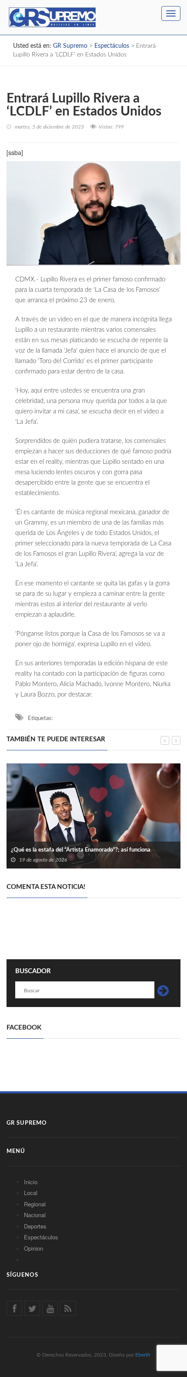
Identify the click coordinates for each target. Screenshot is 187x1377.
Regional (35, 1204)
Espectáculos (41, 1237)
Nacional (35, 1215)
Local (30, 1193)
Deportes (35, 1226)
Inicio (30, 1182)
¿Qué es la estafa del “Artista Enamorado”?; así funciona (80, 850)
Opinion (33, 1248)
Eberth (142, 1354)
